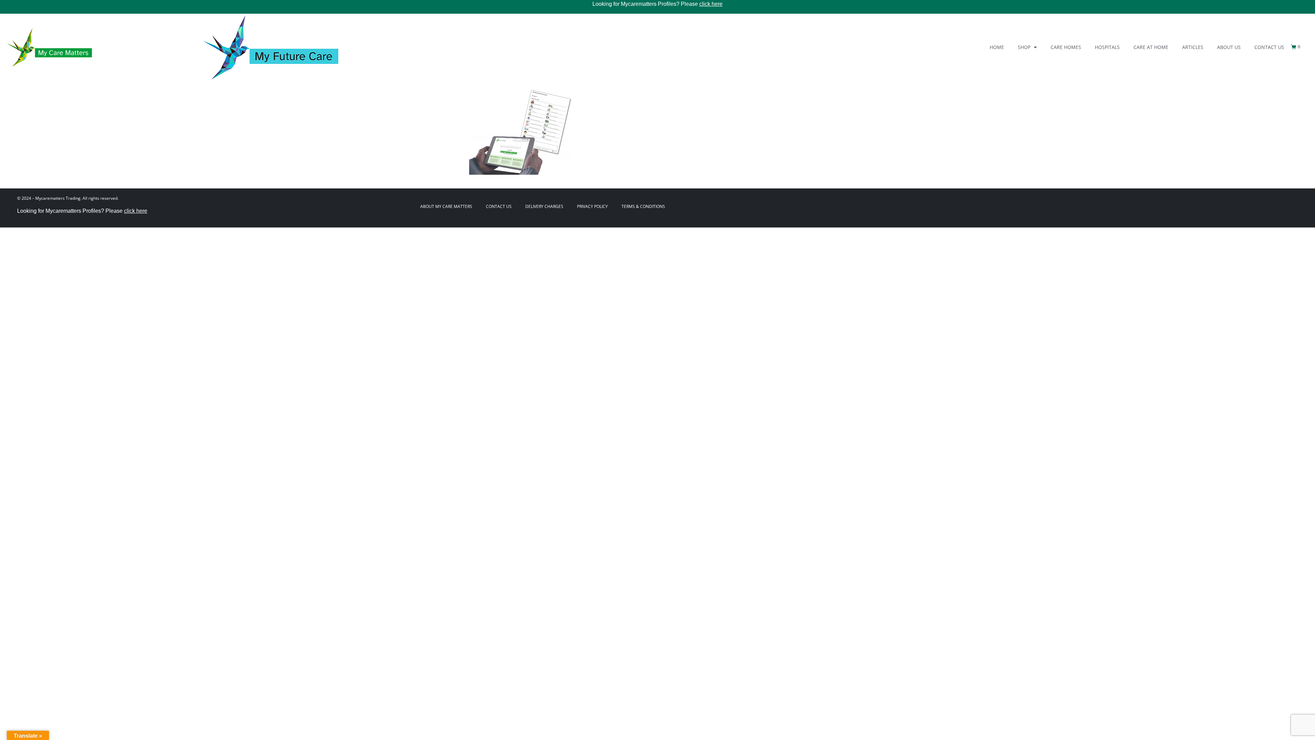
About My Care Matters (446, 206)
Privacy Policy (592, 206)
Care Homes (1066, 47)
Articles (1192, 47)
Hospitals (1107, 47)
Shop (1024, 47)
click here (711, 4)
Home (997, 47)
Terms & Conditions (643, 206)
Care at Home (1151, 47)
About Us (1229, 47)
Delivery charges (544, 206)
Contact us (1269, 47)
